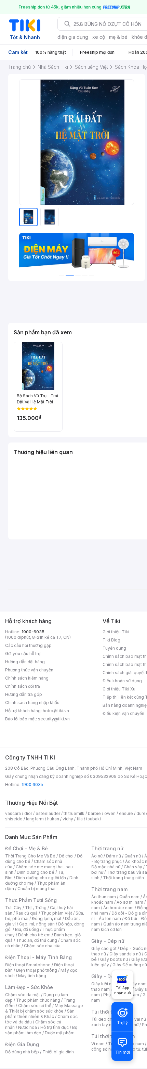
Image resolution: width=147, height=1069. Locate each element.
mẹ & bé (118, 37)
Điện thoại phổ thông (36, 970)
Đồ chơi (66, 855)
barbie (94, 813)
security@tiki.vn (54, 718)
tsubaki (93, 818)
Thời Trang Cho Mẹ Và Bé (30, 855)
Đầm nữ (113, 855)
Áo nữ (97, 855)
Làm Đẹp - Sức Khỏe (29, 987)
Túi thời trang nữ (111, 1012)
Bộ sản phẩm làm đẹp (41, 1030)
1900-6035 (33, 631)
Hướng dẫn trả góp (23, 694)
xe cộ (98, 37)
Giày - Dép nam (110, 976)
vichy (68, 818)
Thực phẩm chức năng (38, 1000)
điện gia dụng (72, 37)
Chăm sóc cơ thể (34, 1005)
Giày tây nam (134, 983)
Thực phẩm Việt (56, 913)
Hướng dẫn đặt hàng (25, 661)
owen (110, 813)
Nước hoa (27, 1027)
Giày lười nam (104, 983)
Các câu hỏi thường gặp (28, 645)
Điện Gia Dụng (22, 1044)
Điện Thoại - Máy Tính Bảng (38, 957)
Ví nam (98, 1043)
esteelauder (48, 813)
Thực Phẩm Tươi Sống (31, 900)
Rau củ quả (27, 913)
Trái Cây (13, 907)
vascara (13, 813)
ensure (126, 813)
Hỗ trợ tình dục (54, 1027)
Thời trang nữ (107, 848)
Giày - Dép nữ (107, 941)
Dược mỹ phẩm (60, 1032)
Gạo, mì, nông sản (37, 923)
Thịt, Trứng (35, 907)
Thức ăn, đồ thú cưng (36, 940)
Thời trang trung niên (123, 877)
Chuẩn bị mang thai (36, 888)
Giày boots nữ (114, 959)
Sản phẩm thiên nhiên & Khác (40, 1013)
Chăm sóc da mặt (22, 994)
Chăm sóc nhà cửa (42, 945)
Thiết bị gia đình (58, 1051)
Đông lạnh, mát (47, 918)
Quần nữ (132, 855)
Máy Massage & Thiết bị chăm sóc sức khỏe (44, 1008)
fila (80, 818)
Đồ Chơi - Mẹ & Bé (26, 848)
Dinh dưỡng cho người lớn (41, 877)
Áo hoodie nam (118, 907)
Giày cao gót (104, 948)
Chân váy (133, 866)
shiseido (14, 818)
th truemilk (74, 813)
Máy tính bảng (32, 975)
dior (28, 813)
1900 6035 (32, 784)
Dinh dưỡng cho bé (35, 872)
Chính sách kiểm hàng (27, 678)
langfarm (35, 818)
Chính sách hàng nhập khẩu (32, 702)
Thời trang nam (109, 889)
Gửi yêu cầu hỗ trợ (22, 653)
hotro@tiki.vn (56, 710)
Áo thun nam (103, 896)
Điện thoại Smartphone (28, 964)
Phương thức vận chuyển (29, 669)
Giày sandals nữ (125, 953)
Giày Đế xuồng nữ (129, 964)
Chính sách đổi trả (22, 686)
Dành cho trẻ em (34, 934)
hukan (53, 818)
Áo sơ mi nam (130, 902)
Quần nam (129, 896)
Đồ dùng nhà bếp (22, 1051)
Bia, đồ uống (27, 929)
